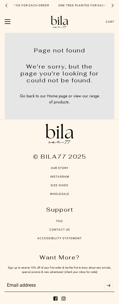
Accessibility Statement (59, 238)
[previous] (6, 5)
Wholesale (59, 193)
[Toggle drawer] (7, 21)
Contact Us (59, 229)
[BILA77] (59, 21)
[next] (113, 5)
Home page (57, 96)
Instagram (59, 176)
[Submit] (108, 285)
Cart (110, 21)
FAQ (59, 221)
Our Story (59, 168)
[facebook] (55, 298)
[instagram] (63, 298)
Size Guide (59, 185)
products (61, 102)
